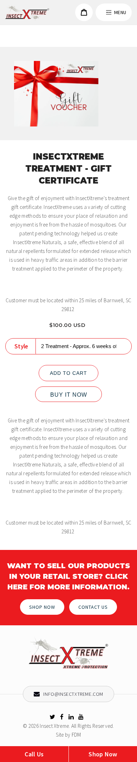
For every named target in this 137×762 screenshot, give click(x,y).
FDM (76, 734)
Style (21, 346)
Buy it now (68, 395)
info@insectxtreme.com (72, 694)
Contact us (93, 607)
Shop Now (42, 607)
